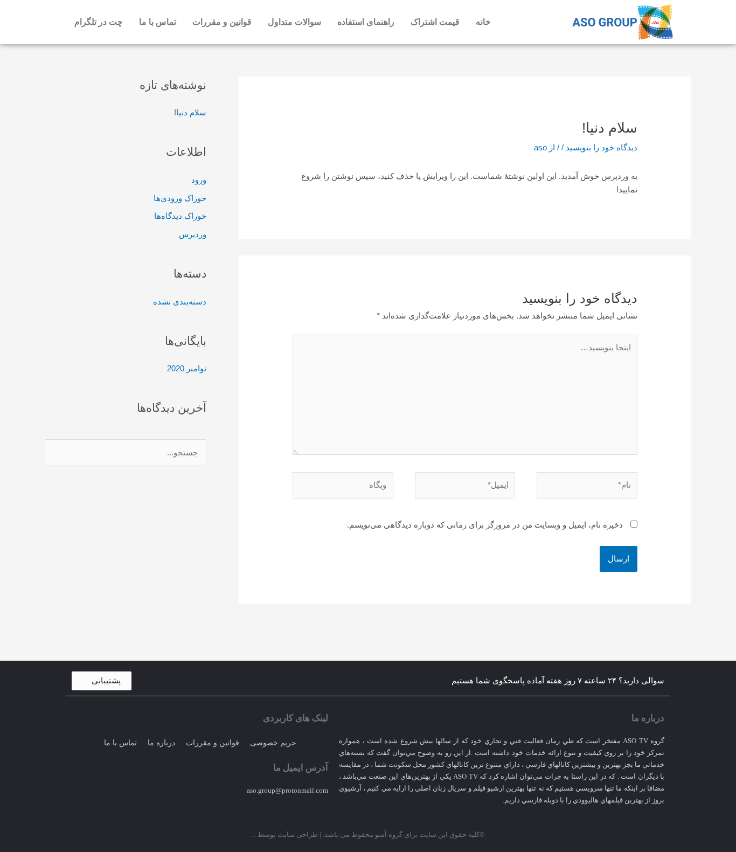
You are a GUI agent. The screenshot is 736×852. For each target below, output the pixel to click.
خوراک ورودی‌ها (180, 198)
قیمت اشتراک (435, 21)
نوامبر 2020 (186, 368)
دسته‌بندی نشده (179, 301)
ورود (198, 179)
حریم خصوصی (273, 743)
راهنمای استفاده (365, 21)
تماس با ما (157, 21)
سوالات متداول (294, 21)
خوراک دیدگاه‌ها (180, 215)
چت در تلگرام (98, 21)
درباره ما (161, 743)
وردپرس (192, 234)
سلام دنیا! (190, 112)
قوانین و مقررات (222, 21)
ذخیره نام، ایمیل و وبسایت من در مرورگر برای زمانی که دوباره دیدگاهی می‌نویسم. (485, 524)
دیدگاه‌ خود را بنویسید (601, 147)
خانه (483, 21)
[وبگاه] (343, 487)
